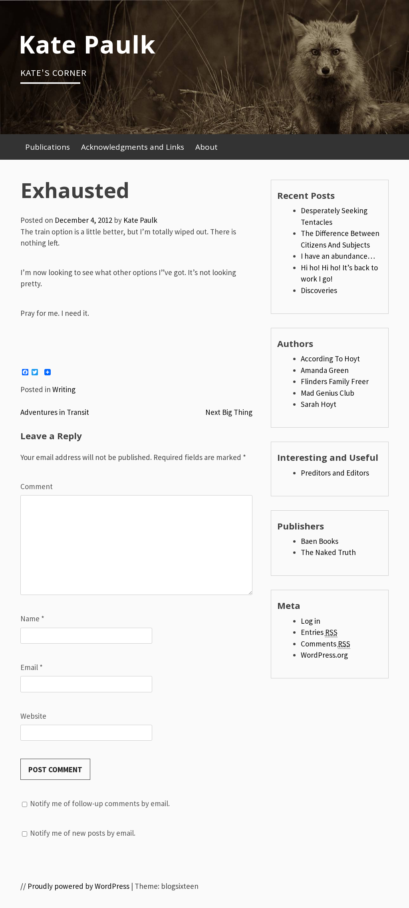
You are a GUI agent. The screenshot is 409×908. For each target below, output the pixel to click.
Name (32, 618)
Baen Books (319, 541)
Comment (36, 486)
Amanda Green (325, 370)
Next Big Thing (228, 412)
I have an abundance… (338, 256)
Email (31, 667)
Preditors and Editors (335, 473)
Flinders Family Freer (335, 381)
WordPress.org (324, 655)
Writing (63, 389)
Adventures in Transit (54, 412)
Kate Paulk (87, 44)
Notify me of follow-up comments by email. (100, 803)
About (206, 147)
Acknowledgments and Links (132, 147)
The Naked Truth (328, 552)
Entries (319, 632)
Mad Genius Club (327, 393)
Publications (47, 147)
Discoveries (319, 290)
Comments (325, 643)
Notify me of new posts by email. (82, 833)
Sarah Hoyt (318, 404)
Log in (310, 621)
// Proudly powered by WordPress (74, 886)
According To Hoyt (330, 358)
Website (33, 716)
